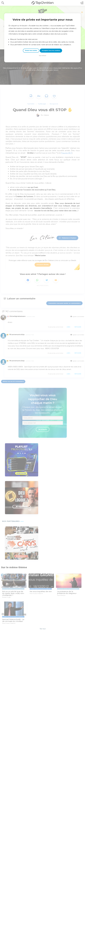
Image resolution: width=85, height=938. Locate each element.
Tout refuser (42, 55)
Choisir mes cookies (31, 50)
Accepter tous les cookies (51, 50)
